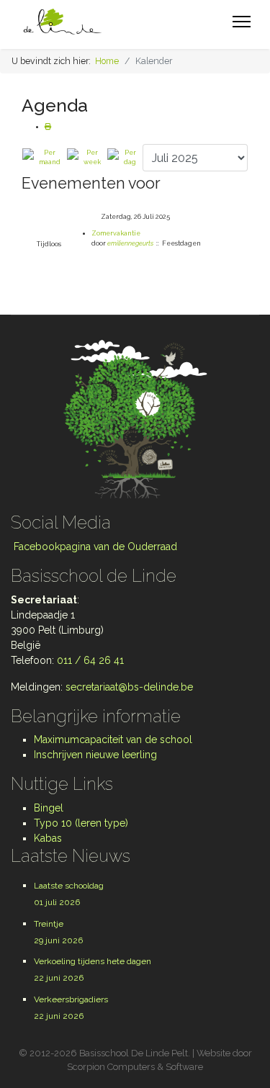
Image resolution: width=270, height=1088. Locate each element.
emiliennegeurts (130, 243)
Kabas (48, 838)
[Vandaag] (124, 158)
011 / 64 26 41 (90, 660)
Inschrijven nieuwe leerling (95, 754)
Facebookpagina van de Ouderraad (94, 546)
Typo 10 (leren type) (81, 823)
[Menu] (242, 21)
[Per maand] (44, 158)
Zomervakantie (115, 233)
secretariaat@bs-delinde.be (129, 687)
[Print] (48, 126)
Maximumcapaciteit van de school (113, 739)
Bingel (48, 808)
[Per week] (86, 158)
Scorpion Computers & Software (135, 1066)
